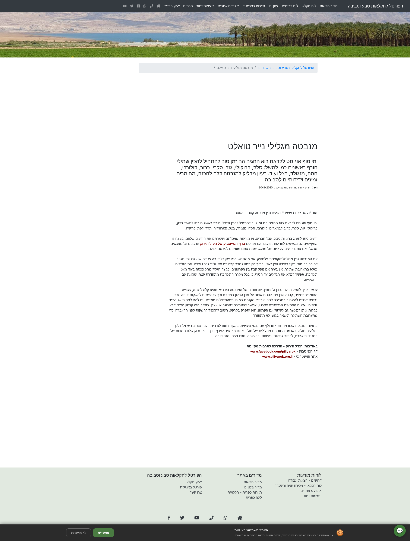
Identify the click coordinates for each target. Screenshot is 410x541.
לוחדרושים (290, 6)
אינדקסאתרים (228, 6)
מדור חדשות (253, 482)
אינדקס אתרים (311, 490)
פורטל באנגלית (191, 487)
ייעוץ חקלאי (194, 482)
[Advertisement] (228, 106)
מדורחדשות (329, 6)
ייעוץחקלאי (172, 6)
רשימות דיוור (312, 496)
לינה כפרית (254, 497)
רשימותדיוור (205, 6)
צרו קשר (196, 492)
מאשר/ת (103, 532)
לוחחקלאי (309, 6)
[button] (169, 518)
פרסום (188, 6)
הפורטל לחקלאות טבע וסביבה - (291, 68)
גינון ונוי (263, 68)
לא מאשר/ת (78, 532)
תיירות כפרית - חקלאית (245, 492)
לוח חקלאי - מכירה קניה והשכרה (298, 485)
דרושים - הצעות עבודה (305, 480)
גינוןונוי (273, 6)
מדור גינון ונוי (252, 487)
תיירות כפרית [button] (255, 6)
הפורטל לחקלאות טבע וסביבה (375, 6)
